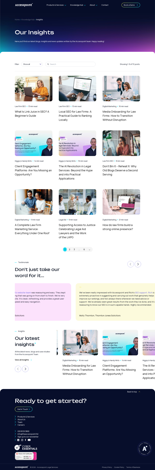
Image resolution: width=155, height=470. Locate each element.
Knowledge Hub (76, 5)
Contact (104, 5)
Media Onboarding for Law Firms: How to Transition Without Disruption (119, 116)
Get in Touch (22, 409)
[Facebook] (25, 440)
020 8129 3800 (23, 431)
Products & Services (55, 5)
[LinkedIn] (18, 440)
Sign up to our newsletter (28, 436)
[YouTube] (29, 440)
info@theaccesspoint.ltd (27, 434)
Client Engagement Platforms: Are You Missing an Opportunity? (33, 170)
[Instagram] (22, 440)
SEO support (80, 292)
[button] (130, 263)
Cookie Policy (119, 467)
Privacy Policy (107, 467)
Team (19, 422)
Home (17, 19)
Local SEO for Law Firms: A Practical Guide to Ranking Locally (75, 116)
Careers (21, 425)
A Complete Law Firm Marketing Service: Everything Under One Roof (32, 229)
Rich (89, 292)
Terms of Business (133, 467)
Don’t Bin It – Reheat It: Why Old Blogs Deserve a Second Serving (120, 170)
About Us (21, 419)
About (92, 5)
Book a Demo (129, 5)
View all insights (22, 360)
